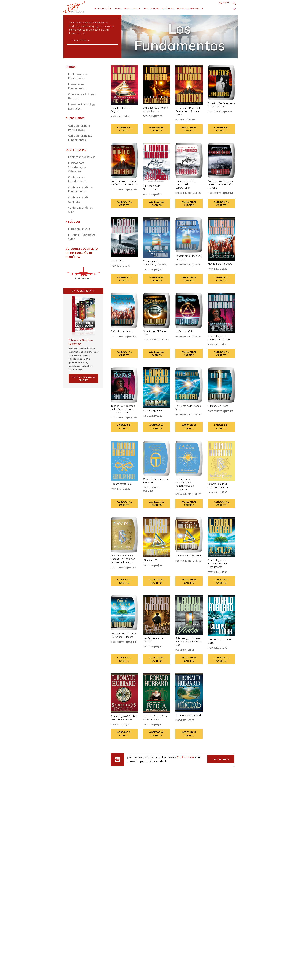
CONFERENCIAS (151, 8)
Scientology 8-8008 (121, 483)
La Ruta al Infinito (184, 331)
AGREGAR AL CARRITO (124, 129)
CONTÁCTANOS (221, 759)
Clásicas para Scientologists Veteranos (77, 167)
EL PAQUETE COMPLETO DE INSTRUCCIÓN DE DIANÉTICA (82, 253)
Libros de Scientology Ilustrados (81, 106)
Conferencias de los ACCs (80, 210)
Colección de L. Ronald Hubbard (82, 96)
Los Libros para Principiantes (77, 76)
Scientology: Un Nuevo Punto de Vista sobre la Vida (188, 641)
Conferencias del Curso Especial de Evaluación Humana (220, 184)
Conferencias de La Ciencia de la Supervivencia (185, 184)
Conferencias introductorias (77, 179)
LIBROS (117, 8)
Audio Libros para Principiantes (79, 128)
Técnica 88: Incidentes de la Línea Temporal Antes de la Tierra (123, 409)
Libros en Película (79, 229)
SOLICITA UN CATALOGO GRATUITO (83, 378)
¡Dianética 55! (150, 560)
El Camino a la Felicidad (188, 715)
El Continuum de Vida (122, 331)
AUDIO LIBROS (132, 8)
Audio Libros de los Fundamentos (80, 138)
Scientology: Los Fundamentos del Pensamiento (217, 563)
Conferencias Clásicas (81, 157)
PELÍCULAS (168, 8)
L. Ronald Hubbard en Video (82, 237)
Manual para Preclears (220, 263)
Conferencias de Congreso (78, 199)
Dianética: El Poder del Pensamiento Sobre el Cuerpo (187, 111)
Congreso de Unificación (188, 555)
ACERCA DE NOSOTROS (190, 8)
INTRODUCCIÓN (102, 8)
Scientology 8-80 (152, 410)
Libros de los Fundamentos (77, 86)
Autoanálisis (117, 260)
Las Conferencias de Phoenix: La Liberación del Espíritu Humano (123, 559)
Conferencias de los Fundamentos (80, 189)
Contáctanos (185, 757)
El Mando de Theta (218, 405)
